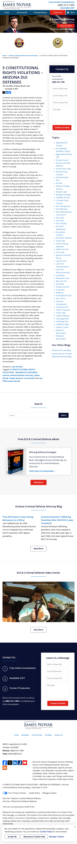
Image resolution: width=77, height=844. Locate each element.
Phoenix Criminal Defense (22, 798)
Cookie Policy (34, 793)
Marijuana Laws (62, 278)
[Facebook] (5, 762)
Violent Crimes (62, 327)
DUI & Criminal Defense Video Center (38, 572)
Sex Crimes (60, 298)
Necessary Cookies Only (34, 836)
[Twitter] (10, 762)
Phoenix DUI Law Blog (61, 350)
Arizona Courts (62, 160)
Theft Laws (61, 313)
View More (38, 482)
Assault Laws (61, 192)
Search (63, 415)
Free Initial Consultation (61, 2)
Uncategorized (62, 318)
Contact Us (57, 12)
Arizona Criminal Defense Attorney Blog (23, 55)
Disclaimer (25, 735)
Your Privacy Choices (17, 793)
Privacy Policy (37, 735)
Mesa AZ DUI (61, 281)
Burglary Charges (63, 194)
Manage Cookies (49, 793)
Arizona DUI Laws (63, 168)
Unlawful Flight (62, 324)
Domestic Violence (64, 238)
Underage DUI (62, 321)
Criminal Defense (40, 12)
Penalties (60, 284)
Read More (38, 548)
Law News (60, 275)
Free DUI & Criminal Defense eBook (38, 439)
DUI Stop (60, 220)
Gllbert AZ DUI (62, 249)
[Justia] (20, 762)
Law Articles (17, 366)
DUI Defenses (62, 209)
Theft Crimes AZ (63, 310)
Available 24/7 (67, 8)
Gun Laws (60, 252)
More (72, 12)
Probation (60, 290)
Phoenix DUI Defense (20, 801)
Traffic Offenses (63, 315)
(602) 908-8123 (15, 753)
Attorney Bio (22, 12)
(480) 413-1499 (66, 5)
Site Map (48, 735)
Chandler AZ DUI (63, 197)
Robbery (59, 292)
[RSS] (5, 767)
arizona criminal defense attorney (18, 375)
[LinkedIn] (15, 762)
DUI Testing (61, 223)
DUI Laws (60, 218)
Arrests (59, 183)
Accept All (12, 836)
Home (7, 12)
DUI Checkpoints (63, 206)
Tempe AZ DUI (62, 307)
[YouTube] (25, 762)
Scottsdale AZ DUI (63, 295)
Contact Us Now (65, 26)
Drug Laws (60, 241)
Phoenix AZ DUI (62, 287)
